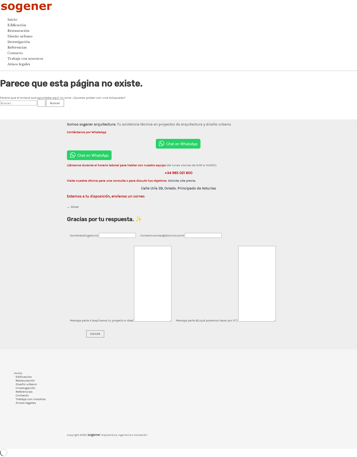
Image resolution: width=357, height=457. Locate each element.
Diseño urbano (20, 36)
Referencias (17, 47)
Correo (162, 235)
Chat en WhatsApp (181, 143)
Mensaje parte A (102, 320)
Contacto (15, 53)
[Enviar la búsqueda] (41, 103)
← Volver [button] (73, 207)
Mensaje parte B (207, 320)
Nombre (84, 235)
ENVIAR (95, 334)
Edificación (16, 25)
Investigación (18, 42)
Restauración (18, 31)
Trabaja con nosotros (25, 59)
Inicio (12, 20)
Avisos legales (18, 64)
